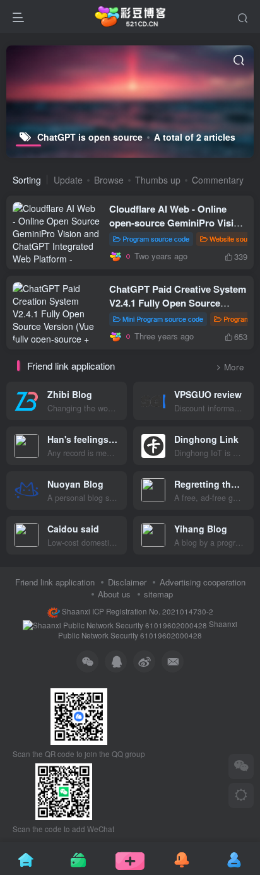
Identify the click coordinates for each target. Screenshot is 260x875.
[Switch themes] (241, 795)
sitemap (158, 594)
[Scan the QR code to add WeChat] (241, 766)
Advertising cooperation (202, 582)
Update (68, 179)
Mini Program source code (162, 319)
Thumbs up (157, 179)
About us (114, 594)
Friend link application (55, 582)
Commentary (218, 179)
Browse (109, 179)
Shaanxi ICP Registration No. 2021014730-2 (136, 611)
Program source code (155, 238)
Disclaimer (127, 582)
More (234, 367)
